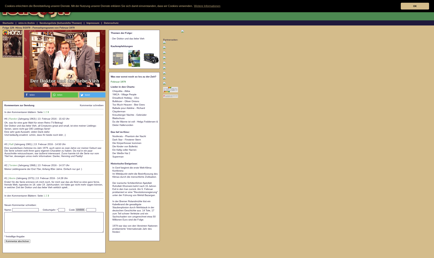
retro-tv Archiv (26, 23)
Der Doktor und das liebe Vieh (128, 38)
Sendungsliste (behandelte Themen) (61, 23)
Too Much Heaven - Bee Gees (128, 104)
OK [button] (415, 6)
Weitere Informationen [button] (207, 6)
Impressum (92, 23)
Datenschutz (111, 23)
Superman (118, 156)
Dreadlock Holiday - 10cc (125, 97)
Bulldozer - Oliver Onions (125, 101)
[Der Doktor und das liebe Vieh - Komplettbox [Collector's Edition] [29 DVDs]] (151, 58)
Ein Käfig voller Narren (124, 149)
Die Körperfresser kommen (126, 143)
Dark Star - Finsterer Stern (126, 139)
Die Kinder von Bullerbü (125, 146)
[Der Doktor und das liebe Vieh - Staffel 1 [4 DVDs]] (134, 58)
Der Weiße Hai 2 (121, 153)
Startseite (8, 23)
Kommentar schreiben (92, 105)
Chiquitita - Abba (121, 91)
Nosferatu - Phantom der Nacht (129, 136)
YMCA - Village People (124, 94)
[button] (37, 94)
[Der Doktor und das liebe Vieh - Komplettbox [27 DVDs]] (117, 58)
